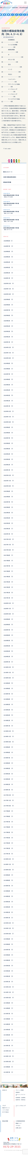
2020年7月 (7, 629)
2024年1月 (7, 406)
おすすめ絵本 (5, 1112)
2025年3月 (7, 331)
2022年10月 (7, 486)
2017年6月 (7, 827)
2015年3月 (7, 971)
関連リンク (18, 1123)
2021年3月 (7, 587)
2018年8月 (7, 752)
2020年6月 (7, 635)
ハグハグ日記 (5, 1110)
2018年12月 (7, 731)
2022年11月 (7, 480)
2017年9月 (7, 811)
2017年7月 (7, 821)
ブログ (4, 1105)
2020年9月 (7, 619)
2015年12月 (7, 923)
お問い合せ (18, 1128)
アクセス (18, 1125)
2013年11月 (7, 1056)
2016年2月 (7, 912)
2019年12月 (7, 667)
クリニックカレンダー (21, 1106)
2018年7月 (7, 757)
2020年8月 (7, 624)
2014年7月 (7, 1013)
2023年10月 (7, 422)
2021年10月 (7, 550)
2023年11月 (7, 416)
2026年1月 (7, 278)
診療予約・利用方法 (20, 1099)
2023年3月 (7, 459)
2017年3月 (7, 843)
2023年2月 (7, 464)
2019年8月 (7, 688)
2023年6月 (7, 443)
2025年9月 (7, 299)
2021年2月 (7, 592)
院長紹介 (18, 1092)
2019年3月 (7, 715)
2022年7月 (7, 502)
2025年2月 (7, 336)
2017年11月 (7, 800)
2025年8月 (7, 304)
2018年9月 (7, 747)
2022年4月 (7, 518)
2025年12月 (7, 283)
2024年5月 (7, 384)
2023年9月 (7, 427)
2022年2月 (7, 528)
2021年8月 (7, 560)
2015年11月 (7, 928)
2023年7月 (7, 438)
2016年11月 (7, 864)
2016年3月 (7, 907)
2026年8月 (7, 240)
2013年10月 (7, 1061)
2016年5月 (7, 896)
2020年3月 (7, 651)
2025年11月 (7, 288)
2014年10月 (7, 997)
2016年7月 (7, 885)
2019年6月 (7, 699)
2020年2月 (7, 656)
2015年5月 (7, 960)
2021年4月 (7, 582)
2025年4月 (7, 326)
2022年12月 (7, 475)
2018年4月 (7, 773)
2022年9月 (7, 491)
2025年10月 (7, 294)
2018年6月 (7, 763)
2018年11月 (7, 736)
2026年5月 (7, 256)
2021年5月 (7, 576)
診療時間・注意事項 (20, 1097)
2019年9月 (7, 683)
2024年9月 (7, 363)
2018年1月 (7, 789)
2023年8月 (7, 432)
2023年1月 (7, 470)
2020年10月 (7, 613)
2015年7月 (7, 949)
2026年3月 (7, 267)
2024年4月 (7, 390)
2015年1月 (7, 981)
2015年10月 (7, 933)
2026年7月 (7, 246)
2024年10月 (7, 358)
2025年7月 (7, 310)
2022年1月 (7, 534)
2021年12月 (7, 539)
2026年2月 (7, 272)
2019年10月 (7, 677)
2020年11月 (7, 608)
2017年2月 (7, 848)
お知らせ (4, 1090)
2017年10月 (7, 805)
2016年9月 (7, 875)
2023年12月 (7, 411)
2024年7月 (7, 374)
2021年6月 (7, 571)
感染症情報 (5, 1121)
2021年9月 (7, 555)
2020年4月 (7, 645)
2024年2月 (7, 400)
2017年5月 (7, 832)
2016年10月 (7, 869)
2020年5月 (7, 640)
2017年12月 (7, 795)
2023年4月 (7, 454)
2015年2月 (7, 976)
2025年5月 (7, 320)
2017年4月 (7, 837)
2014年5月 (7, 1024)
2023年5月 (7, 448)
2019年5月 (7, 704)
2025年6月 (7, 315)
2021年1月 (7, 598)
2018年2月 (7, 784)
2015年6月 (7, 955)
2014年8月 (7, 1008)
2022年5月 (7, 512)
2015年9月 (7, 939)
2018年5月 (7, 768)
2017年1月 (7, 853)
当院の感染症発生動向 (9, 177)
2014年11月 (7, 992)
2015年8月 (7, 944)
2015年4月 (7, 965)
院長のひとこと (6, 1107)
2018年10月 (7, 741)
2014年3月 (7, 1035)
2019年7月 (7, 693)
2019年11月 (7, 672)
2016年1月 (7, 917)
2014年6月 (7, 1019)
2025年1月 (7, 342)
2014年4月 (7, 1029)
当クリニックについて (20, 1095)
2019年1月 (7, 725)
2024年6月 (7, 379)
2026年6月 (7, 251)
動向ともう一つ (7, 171)
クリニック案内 (20, 1090)
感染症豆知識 (7, 182)
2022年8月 (7, 496)
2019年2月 (7, 720)
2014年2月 (7, 1040)
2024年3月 (7, 395)
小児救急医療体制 (20, 1121)
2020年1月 (7, 661)
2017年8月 (7, 816)
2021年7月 (7, 566)
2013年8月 (7, 1066)
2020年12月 (7, 603)
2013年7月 (7, 1072)
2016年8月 (7, 880)
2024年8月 (7, 368)
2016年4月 (7, 901)
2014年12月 (7, 987)
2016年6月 (7, 891)
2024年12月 (7, 347)
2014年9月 (7, 1003)
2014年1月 (7, 1045)
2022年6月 (7, 507)
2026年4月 (7, 262)
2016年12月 (7, 859)
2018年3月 (7, 779)
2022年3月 (7, 523)
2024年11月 (7, 352)
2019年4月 (7, 709)
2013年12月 (7, 1051)
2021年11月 (7, 544)
